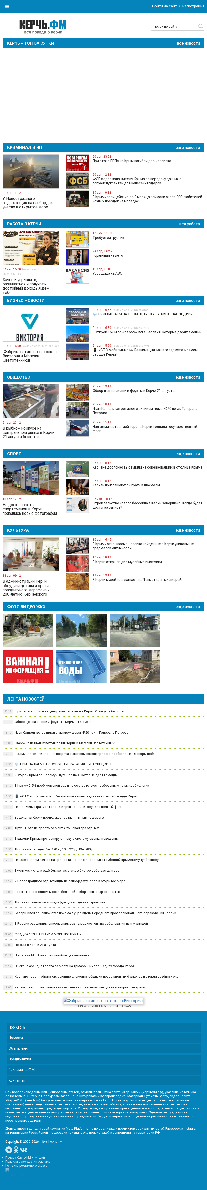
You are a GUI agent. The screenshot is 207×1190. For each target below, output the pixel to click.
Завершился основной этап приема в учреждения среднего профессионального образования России (90, 913)
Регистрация (193, 6)
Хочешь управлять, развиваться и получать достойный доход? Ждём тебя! (26, 285)
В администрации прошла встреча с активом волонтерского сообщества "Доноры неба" (80, 754)
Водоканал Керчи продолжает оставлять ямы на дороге (54, 817)
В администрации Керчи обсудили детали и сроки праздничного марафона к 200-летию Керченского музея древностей (26, 587)
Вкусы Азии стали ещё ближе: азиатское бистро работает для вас (61, 870)
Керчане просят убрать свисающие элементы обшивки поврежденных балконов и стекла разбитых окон (92, 976)
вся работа (189, 224)
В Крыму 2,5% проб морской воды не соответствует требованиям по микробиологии (76, 785)
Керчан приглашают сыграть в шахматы (126, 485)
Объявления (19, 1048)
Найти (200, 26)
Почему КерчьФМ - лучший (25, 1157)
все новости (188, 43)
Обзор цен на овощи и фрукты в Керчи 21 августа (134, 391)
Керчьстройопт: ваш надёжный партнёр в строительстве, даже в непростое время (75, 987)
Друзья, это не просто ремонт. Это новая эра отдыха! (51, 828)
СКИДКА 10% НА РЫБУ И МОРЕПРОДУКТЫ (42, 934)
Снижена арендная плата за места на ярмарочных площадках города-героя (69, 966)
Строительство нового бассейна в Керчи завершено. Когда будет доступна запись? (148, 505)
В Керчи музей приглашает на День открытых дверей (137, 580)
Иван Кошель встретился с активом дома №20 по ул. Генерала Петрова (145, 411)
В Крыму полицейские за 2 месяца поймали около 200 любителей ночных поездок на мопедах (147, 199)
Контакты (17, 1080)
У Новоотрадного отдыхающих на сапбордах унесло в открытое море (28, 202)
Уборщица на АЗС (107, 273)
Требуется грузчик (108, 238)
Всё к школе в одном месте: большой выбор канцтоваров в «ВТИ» (62, 892)
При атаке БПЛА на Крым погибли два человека (132, 161)
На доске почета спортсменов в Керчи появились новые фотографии (30, 509)
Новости (16, 1038)
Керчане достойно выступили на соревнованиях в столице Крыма (147, 467)
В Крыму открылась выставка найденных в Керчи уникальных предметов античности (143, 546)
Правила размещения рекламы (28, 1161)
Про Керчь (17, 1027)
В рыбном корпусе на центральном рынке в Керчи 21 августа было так (28, 432)
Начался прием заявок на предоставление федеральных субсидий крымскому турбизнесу (81, 860)
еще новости (188, 147)
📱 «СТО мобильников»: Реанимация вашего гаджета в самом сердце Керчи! (145, 352)
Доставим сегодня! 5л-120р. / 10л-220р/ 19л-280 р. (49, 849)
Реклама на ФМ (22, 1070)
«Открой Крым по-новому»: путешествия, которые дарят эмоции (147, 332)
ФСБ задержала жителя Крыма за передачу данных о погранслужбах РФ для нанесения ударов (137, 181)
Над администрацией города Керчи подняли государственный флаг (145, 429)
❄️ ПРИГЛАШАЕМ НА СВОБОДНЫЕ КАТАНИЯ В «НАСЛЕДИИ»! (143, 314)
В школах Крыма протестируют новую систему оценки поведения (61, 839)
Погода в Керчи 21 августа (30, 945)
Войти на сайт (164, 6)
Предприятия (20, 1059)
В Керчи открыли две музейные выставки (127, 562)
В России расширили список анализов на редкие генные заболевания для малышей (76, 923)
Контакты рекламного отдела (26, 1166)
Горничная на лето (108, 255)
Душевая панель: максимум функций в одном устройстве (54, 902)
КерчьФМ (55, 1142)
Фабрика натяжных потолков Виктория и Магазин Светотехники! (30, 356)
